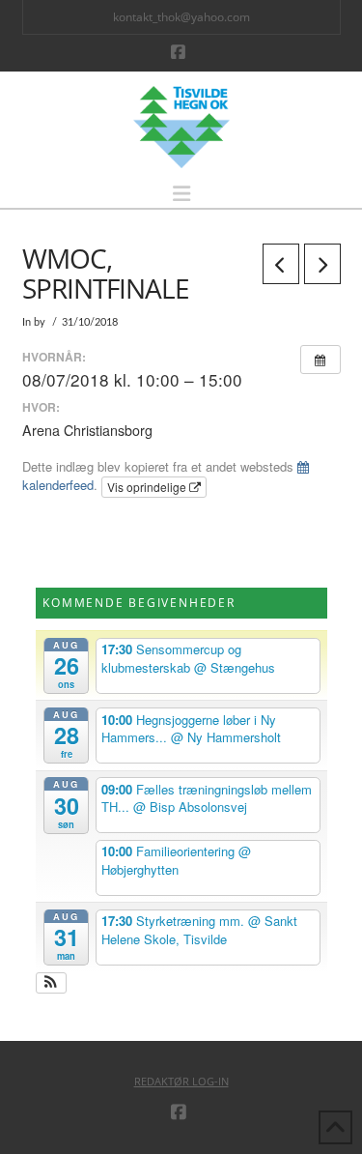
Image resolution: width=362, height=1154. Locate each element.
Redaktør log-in (181, 1081)
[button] (181, 194)
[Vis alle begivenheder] (320, 359)
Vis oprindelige (148, 486)
